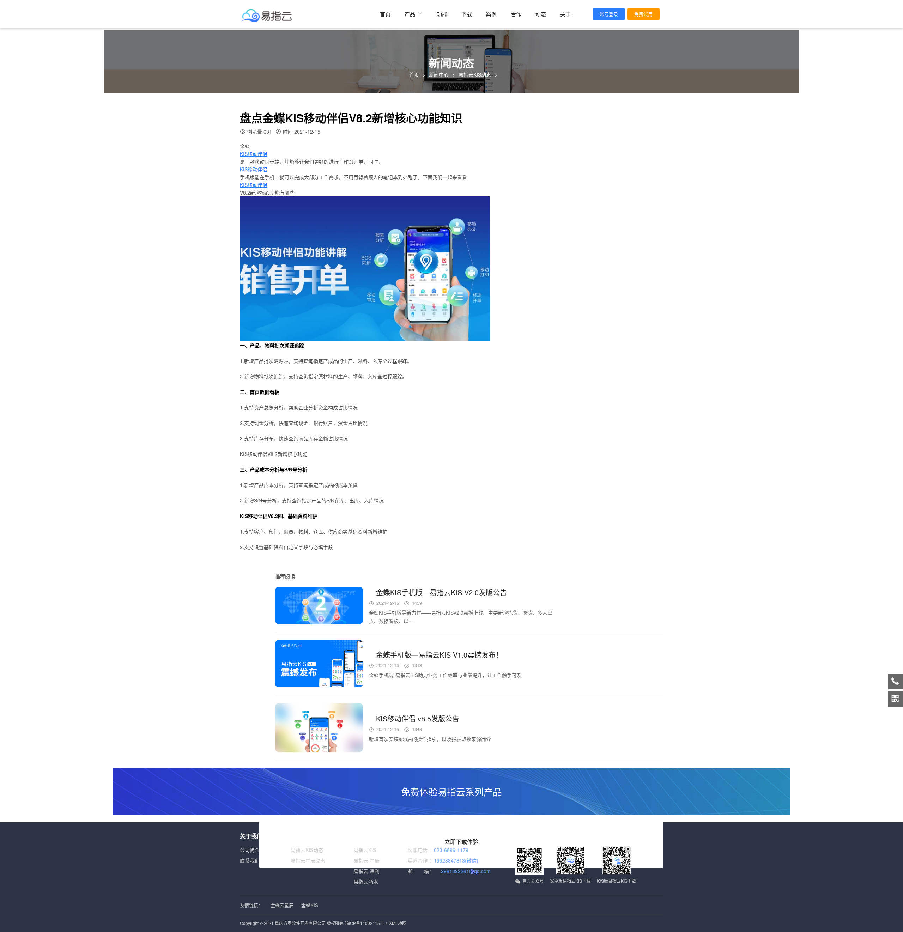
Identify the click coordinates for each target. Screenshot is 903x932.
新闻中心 (439, 74)
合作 (516, 14)
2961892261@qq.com (466, 871)
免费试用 (643, 14)
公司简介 (250, 849)
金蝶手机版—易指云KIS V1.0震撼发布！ (439, 655)
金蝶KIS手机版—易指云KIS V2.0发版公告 (441, 592)
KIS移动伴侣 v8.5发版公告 (417, 718)
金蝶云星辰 (282, 905)
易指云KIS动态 (475, 74)
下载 (466, 14)
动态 (540, 14)
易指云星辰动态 (308, 860)
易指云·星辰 (366, 860)
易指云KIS (364, 849)
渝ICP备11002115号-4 (366, 923)
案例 (491, 14)
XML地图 (397, 923)
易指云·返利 (366, 871)
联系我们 (250, 860)
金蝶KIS (309, 905)
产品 (410, 14)
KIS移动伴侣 (253, 153)
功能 (442, 14)
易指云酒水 (365, 881)
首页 (385, 14)
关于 (565, 14)
